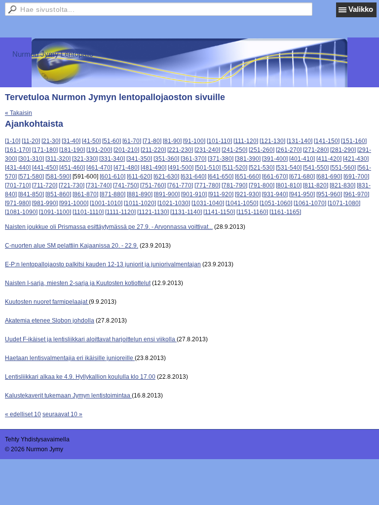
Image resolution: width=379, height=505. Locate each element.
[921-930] (248, 194)
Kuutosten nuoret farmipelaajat (47, 301)
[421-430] (356, 158)
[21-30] (50, 141)
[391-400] (275, 158)
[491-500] (180, 167)
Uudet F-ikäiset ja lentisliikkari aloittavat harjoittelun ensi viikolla (91, 339)
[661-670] (275, 176)
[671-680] (302, 176)
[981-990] (45, 203)
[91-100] (194, 141)
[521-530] (261, 167)
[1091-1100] (55, 212)
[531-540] (289, 167)
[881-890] (139, 194)
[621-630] (166, 176)
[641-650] (220, 176)
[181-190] (72, 149)
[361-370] (193, 158)
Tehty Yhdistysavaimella (37, 439)
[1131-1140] (186, 212)
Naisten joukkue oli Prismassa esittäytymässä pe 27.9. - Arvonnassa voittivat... (109, 226)
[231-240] (207, 149)
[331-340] (112, 158)
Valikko (360, 9)
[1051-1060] (276, 203)
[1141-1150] (219, 212)
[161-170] (18, 149)
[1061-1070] (310, 203)
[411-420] (328, 158)
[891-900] (167, 194)
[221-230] (180, 149)
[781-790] (234, 185)
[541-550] (316, 167)
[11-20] (31, 141)
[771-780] (207, 185)
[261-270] (289, 149)
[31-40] (71, 141)
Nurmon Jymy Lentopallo (52, 54)
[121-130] (272, 141)
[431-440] (18, 167)
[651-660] (248, 176)
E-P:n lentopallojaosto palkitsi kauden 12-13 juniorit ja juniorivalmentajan (103, 264)
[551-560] (343, 167)
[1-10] (12, 141)
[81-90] (172, 141)
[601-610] (112, 176)
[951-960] (329, 194)
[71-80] (152, 141)
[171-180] (45, 149)
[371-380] (220, 158)
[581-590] (58, 176)
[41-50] (91, 141)
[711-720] (44, 185)
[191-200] (99, 149)
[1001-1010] (106, 203)
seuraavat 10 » (62, 414)
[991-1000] (73, 203)
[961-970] (356, 194)
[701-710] (18, 185)
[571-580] (31, 176)
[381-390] (248, 158)
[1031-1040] (207, 203)
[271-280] (316, 149)
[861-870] (85, 194)
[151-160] (354, 141)
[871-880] (112, 194)
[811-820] (315, 185)
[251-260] (261, 149)
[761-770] (180, 185)
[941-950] (302, 194)
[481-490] (153, 167)
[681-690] (329, 176)
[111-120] (245, 141)
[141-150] (327, 141)
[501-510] (208, 167)
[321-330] (85, 158)
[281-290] (343, 149)
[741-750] (126, 185)
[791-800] (261, 185)
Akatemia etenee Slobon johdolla (49, 320)
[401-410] (302, 158)
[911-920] (220, 194)
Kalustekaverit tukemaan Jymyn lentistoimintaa (68, 395)
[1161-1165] (285, 212)
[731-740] (99, 185)
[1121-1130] (153, 212)
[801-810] (289, 185)
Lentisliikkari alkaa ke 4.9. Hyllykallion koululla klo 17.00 (80, 376)
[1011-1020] (140, 203)
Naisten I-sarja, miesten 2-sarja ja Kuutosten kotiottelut (78, 283)
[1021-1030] (173, 203)
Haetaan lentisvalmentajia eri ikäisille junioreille (70, 358)
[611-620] (139, 176)
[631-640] (193, 176)
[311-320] (58, 158)
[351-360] (166, 158)
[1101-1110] (88, 212)
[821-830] (342, 185)
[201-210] (126, 149)
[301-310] (31, 158)
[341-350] (139, 158)
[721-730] (71, 185)
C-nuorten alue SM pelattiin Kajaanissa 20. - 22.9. (71, 245)
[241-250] (234, 149)
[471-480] (126, 167)
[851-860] (58, 194)
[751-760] (153, 185)
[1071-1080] (344, 203)
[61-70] (131, 141)
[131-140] (299, 141)
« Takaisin (18, 112)
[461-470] (99, 167)
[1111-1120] (120, 212)
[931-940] (275, 194)
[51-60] (111, 141)
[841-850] (31, 194)
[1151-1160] (252, 212)
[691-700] (356, 176)
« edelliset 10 (23, 414)
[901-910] (194, 194)
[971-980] (18, 203)
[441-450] (45, 167)
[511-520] (234, 167)
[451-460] (72, 167)
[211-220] (153, 149)
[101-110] (219, 141)
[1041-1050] (242, 203)
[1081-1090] (21, 212)
